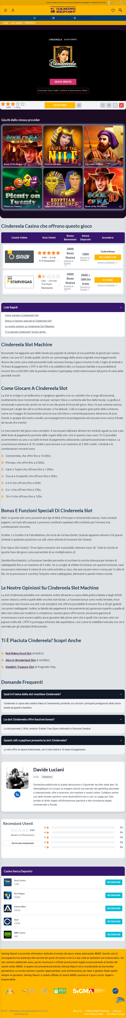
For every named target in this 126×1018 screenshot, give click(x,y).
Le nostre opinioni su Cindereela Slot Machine (29, 326)
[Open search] (120, 10)
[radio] (3, 104)
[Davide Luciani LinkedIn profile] (17, 794)
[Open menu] (5, 10)
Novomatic (72, 39)
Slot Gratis (16, 23)
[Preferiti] (113, 10)
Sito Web (108, 280)
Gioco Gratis (63, 81)
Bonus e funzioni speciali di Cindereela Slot (28, 320)
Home (5, 23)
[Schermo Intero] (102, 105)
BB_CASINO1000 (107, 257)
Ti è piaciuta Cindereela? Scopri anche (26, 332)
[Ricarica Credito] (108, 105)
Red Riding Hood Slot (19, 653)
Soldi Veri (60, 105)
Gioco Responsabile (93, 1014)
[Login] (13, 10)
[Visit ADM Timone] (10, 991)
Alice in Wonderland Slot (21, 660)
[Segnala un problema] (121, 105)
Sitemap (117, 1011)
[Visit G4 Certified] (115, 991)
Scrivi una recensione (23, 843)
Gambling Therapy (116, 1014)
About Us (77, 1011)
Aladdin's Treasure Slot (20, 666)
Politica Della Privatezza (97, 1011)
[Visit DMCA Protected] (60, 991)
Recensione (113, 882)
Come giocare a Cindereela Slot (22, 315)
